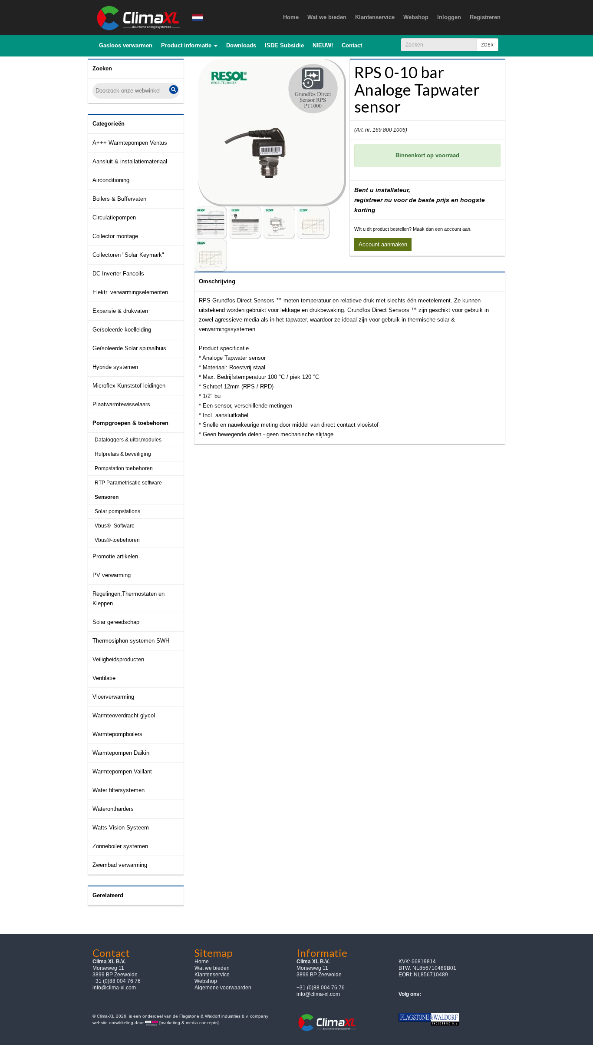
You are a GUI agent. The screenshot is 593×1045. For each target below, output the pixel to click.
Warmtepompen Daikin (120, 753)
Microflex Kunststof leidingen (128, 385)
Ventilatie (103, 678)
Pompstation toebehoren (124, 468)
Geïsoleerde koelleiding (121, 329)
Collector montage (115, 236)
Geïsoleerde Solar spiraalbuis (129, 348)
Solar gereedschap (115, 622)
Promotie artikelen (115, 556)
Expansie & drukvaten (120, 311)
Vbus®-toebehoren (117, 540)
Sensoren (107, 497)
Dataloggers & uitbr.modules (128, 440)
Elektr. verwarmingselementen (130, 292)
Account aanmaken (383, 244)
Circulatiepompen (114, 217)
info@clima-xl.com (114, 988)
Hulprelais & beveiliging (123, 454)
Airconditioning (110, 180)
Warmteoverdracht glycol (123, 715)
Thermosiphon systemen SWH (130, 640)
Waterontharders (113, 809)
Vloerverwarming (113, 696)
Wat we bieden (212, 968)
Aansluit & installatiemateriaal (129, 161)
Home (201, 962)
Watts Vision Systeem (120, 827)
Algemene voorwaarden (222, 988)
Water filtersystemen (118, 790)
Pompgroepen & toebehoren (130, 423)
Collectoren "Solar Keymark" (128, 255)
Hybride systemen (115, 367)
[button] (189, 45)
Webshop (205, 981)
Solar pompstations (117, 511)
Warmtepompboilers (117, 734)
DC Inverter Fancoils (118, 273)
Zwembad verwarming (119, 865)
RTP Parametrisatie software (128, 483)
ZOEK (487, 44)
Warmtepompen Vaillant (122, 771)
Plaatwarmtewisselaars (121, 404)
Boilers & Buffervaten (119, 199)
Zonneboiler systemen (120, 846)
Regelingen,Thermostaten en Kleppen (128, 599)
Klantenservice (212, 975)
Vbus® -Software (115, 526)
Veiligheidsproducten (118, 659)
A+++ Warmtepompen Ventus (129, 142)
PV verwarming (111, 575)
